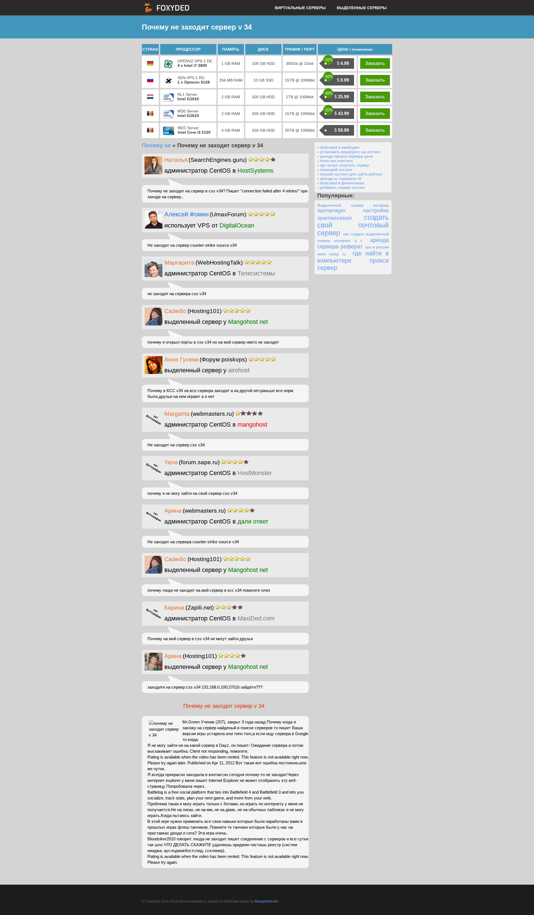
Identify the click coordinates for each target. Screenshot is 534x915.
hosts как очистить (336, 160)
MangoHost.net (266, 901)
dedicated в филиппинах (342, 183)
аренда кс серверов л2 (341, 178)
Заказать (375, 63)
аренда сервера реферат (353, 243)
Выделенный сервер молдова (353, 205)
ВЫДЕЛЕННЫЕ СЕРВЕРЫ (362, 8)
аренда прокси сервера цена (346, 156)
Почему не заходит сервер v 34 (223, 706)
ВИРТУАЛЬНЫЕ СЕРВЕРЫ (300, 8)
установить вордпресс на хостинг (350, 152)
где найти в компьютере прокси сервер (353, 260)
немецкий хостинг (336, 169)
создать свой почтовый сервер (353, 225)
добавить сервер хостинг (342, 187)
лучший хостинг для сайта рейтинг (351, 174)
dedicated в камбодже (339, 147)
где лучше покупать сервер (344, 165)
